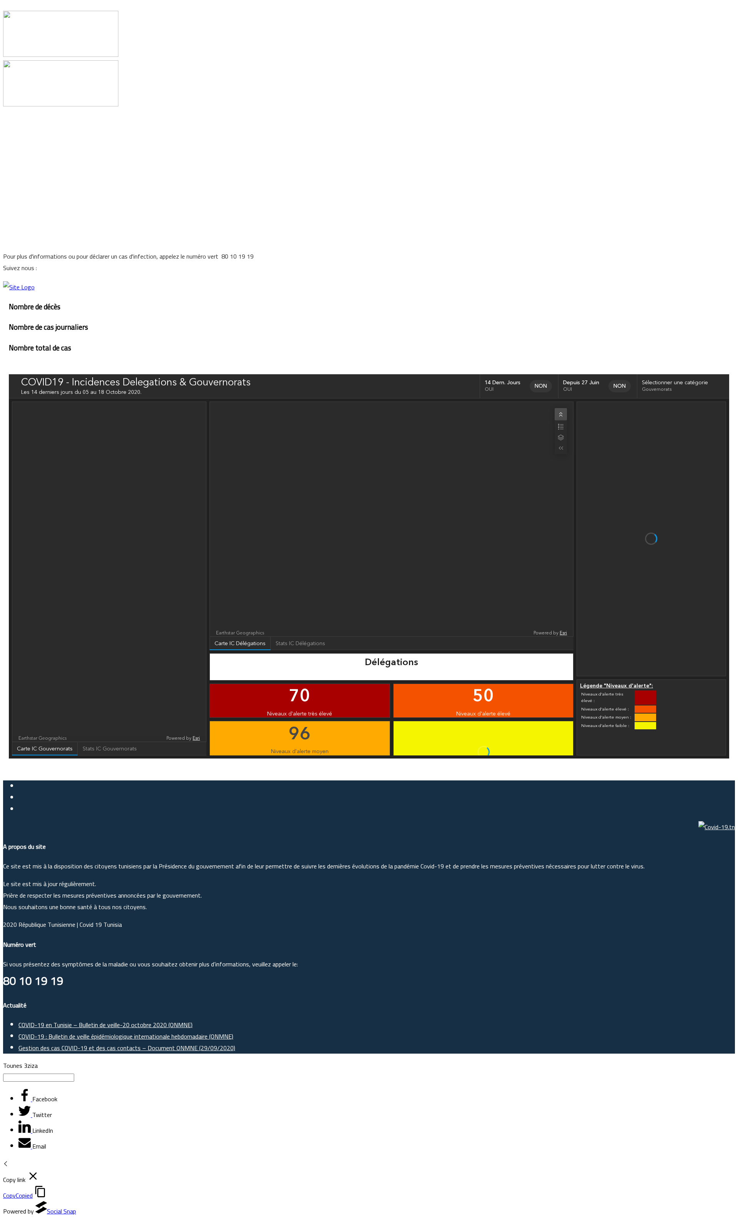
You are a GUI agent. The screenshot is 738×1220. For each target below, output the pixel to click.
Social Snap (61, 1211)
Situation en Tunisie (44, 170)
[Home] (19, 287)
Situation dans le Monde (49, 182)
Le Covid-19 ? (36, 147)
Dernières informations (48, 205)
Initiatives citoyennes (46, 216)
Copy (18, 1195)
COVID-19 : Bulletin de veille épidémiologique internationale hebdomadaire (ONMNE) (125, 1036)
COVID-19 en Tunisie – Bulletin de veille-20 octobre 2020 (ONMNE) (105, 1025)
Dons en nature (38, 193)
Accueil (27, 136)
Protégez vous (37, 159)
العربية (26, 228)
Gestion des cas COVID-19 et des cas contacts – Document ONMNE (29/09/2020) (126, 1048)
